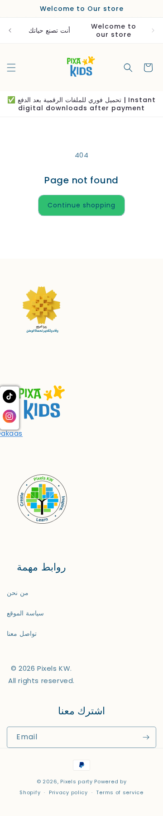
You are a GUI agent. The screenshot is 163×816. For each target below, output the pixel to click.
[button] (11, 68)
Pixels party (76, 781)
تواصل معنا (22, 633)
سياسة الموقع (25, 613)
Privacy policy (68, 792)
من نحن (18, 592)
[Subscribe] (146, 737)
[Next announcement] (153, 30)
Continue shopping (81, 205)
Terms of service (119, 792)
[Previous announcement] (10, 30)
